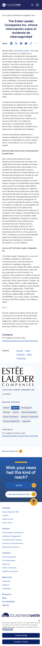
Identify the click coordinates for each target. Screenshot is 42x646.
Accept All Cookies (21, 642)
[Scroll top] (34, 502)
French (16, 412)
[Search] (32, 5)
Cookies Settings (21, 635)
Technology (21, 358)
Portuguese (26, 408)
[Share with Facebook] (21, 43)
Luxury (27, 351)
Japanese (26, 421)
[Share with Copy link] (31, 43)
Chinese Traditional (29, 417)
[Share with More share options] (36, 43)
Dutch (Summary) (10, 417)
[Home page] (11, 5)
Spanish (15, 408)
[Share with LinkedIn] (11, 43)
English (6, 408)
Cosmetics (20, 354)
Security (19, 351)
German (6, 412)
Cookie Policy (8, 629)
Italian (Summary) (29, 412)
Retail (29, 354)
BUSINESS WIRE (21, 51)
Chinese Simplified (11, 421)
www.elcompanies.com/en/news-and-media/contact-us (21, 341)
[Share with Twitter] (16, 43)
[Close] (39, 621)
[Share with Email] (26, 43)
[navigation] (37, 5)
